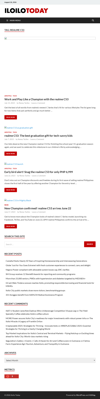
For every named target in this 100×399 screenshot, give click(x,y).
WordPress (80, 395)
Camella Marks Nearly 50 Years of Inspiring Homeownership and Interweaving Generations (46, 261)
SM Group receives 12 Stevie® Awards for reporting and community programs (40, 274)
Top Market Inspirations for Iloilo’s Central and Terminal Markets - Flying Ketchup (42, 333)
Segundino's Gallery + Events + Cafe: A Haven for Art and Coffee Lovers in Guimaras (43, 341)
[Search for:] (50, 244)
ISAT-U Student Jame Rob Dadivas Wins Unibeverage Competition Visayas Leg (41, 310)
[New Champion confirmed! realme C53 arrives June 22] (50, 200)
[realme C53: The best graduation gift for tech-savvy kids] (50, 127)
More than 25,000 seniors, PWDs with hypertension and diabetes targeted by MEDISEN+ (45, 278)
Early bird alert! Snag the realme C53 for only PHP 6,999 (38, 171)
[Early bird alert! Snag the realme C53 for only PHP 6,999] (50, 164)
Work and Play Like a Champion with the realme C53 (36, 99)
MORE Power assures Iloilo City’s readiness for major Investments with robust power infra (46, 318)
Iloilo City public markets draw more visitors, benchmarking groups (35, 290)
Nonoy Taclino (24, 103)
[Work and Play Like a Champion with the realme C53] (50, 65)
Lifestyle (8, 96)
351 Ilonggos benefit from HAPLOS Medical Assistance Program (34, 295)
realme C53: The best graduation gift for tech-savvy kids (38, 135)
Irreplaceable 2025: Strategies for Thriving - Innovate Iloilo (32, 326)
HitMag (92, 395)
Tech (15, 96)
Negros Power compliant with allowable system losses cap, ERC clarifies (37, 269)
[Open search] (93, 20)
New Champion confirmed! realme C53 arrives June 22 (37, 208)
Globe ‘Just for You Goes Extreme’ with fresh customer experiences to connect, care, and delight (48, 265)
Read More (9, 116)
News (6, 205)
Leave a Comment (38, 103)
